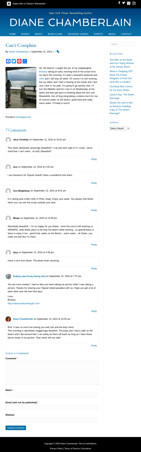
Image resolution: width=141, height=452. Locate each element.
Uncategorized (23, 117)
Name (9, 390)
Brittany (43, 71)
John (42, 78)
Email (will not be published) (22, 402)
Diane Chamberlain (23, 319)
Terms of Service (72, 448)
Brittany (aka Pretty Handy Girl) (29, 276)
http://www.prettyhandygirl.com (24, 303)
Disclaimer (86, 448)
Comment (12, 358)
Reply (94, 159)
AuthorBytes (90, 443)
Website (10, 415)
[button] (26, 3)
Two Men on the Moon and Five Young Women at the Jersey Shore (122, 63)
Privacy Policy (56, 448)
